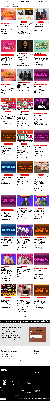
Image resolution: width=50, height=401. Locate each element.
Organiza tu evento (37, 372)
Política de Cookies (34, 398)
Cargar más (25, 316)
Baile (18, 4)
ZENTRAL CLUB (6, 177)
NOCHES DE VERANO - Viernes (41, 58)
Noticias (35, 374)
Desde (1, 6)
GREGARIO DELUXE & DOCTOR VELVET (8, 115)
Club (9, 4)
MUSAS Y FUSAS (23, 269)
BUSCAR (47, 1)
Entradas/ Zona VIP (41, 237)
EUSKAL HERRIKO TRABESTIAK (23, 241)
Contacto (44, 372)
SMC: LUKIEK (22, 85)
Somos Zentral (36, 373)
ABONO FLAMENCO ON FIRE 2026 (24, 25)
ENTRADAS (8, 111)
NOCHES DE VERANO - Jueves (7, 58)
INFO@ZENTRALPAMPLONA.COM (7, 358)
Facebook (41, 1)
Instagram (39, 1)
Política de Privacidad (27, 398)
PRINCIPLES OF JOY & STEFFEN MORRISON (24, 148)
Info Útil (43, 369)
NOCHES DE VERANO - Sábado (8, 27)
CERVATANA (38, 24)
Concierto (4, 4)
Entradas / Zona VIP (6, 23)
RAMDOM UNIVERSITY (38, 87)
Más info (6, 393)
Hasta (11, 6)
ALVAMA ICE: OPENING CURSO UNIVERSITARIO (23, 302)
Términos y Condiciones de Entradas (43, 398)
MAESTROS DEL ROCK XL (7, 301)
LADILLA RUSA (39, 211)
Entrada (6, 266)
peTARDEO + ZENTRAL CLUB (6, 147)
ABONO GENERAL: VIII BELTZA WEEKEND (24, 116)
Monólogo (13, 4)
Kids (22, 4)
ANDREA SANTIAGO (24, 211)
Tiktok (43, 1)
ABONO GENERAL (26, 111)
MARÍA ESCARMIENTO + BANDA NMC (7, 271)
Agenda (5, 1)
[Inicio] (25, 1)
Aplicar (21, 6)
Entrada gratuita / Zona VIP (7, 55)
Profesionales (44, 371)
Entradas (24, 53)
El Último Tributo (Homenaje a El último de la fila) (40, 181)
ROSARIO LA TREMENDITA (22, 57)
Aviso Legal (21, 398)
